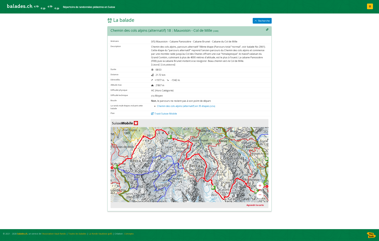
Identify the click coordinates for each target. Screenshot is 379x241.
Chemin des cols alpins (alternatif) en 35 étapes (186, 106)
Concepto (129, 233)
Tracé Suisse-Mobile (165, 113)
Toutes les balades (77, 233)
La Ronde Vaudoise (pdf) (100, 233)
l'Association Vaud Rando (54, 233)
